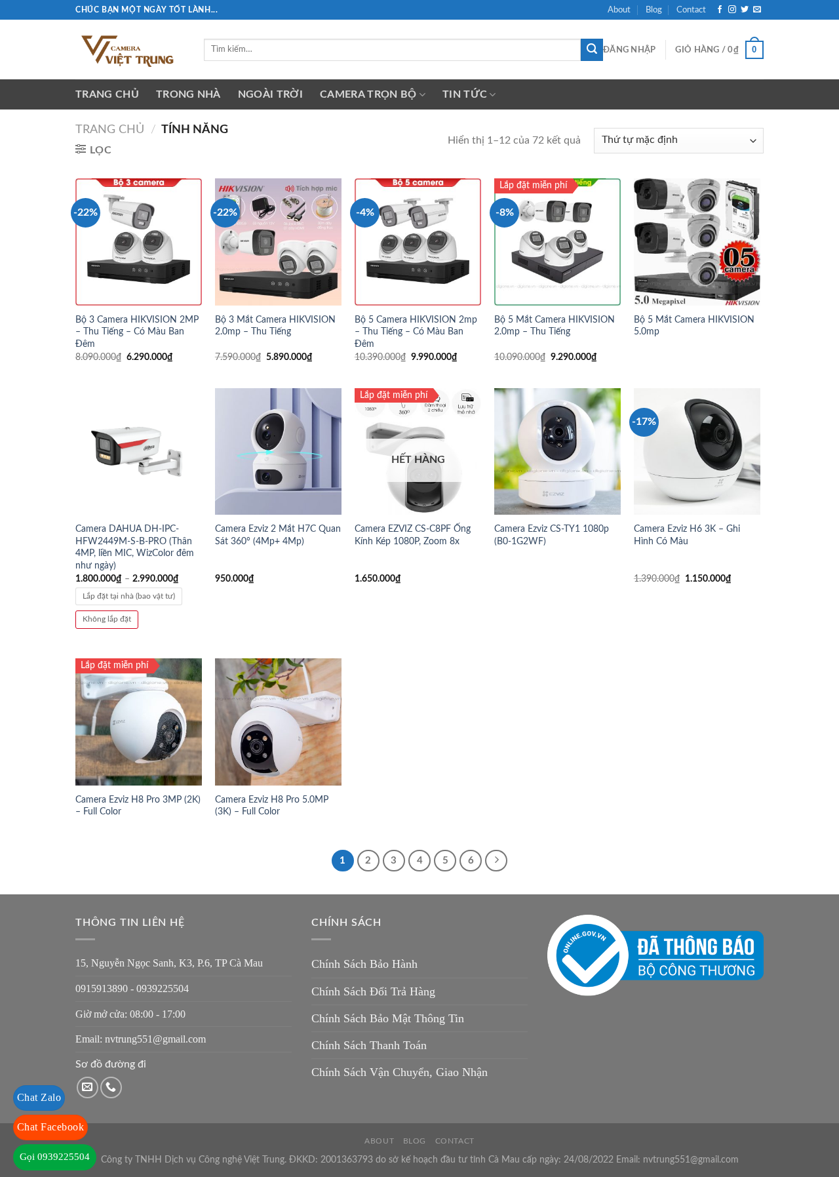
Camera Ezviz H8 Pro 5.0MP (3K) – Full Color (271, 806)
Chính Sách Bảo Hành (364, 963)
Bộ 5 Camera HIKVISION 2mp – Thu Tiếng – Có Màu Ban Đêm (416, 332)
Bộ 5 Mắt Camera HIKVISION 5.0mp (694, 326)
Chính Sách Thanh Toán (369, 1045)
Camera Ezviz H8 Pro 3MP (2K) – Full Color (138, 806)
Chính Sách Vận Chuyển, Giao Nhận (399, 1072)
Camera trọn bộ (368, 94)
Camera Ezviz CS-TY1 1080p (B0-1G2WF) (551, 535)
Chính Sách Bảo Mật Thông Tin (387, 1018)
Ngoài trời (270, 94)
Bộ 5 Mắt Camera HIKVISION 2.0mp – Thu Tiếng (554, 326)
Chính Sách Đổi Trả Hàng (373, 991)
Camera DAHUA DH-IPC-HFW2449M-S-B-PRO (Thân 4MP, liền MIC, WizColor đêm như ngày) (134, 547)
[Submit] (592, 50)
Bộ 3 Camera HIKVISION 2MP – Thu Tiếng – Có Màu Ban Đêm (137, 332)
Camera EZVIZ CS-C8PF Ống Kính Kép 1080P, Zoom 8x (413, 535)
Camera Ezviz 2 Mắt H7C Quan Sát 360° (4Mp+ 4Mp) (278, 535)
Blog (654, 10)
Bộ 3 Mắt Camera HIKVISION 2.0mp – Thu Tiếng (275, 326)
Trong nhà (188, 94)
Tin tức (464, 94)
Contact (691, 10)
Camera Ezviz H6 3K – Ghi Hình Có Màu (687, 535)
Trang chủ (107, 94)
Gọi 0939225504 (55, 1156)
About (619, 10)
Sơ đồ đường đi (110, 1064)
